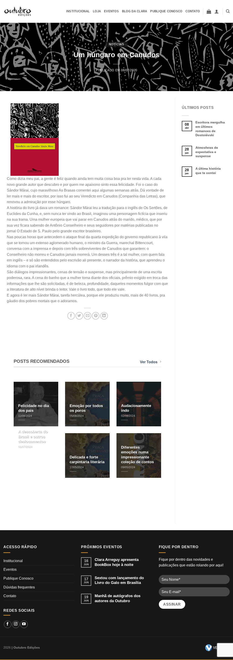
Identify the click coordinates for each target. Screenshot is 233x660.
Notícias (116, 44)
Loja (97, 11)
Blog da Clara (134, 11)
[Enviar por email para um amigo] (87, 316)
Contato (192, 11)
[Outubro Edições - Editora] (18, 11)
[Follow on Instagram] (16, 624)
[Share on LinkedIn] (104, 316)
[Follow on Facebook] (7, 624)
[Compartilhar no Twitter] (79, 316)
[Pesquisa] (228, 11)
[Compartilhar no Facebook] (71, 316)
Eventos (111, 11)
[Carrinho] (209, 11)
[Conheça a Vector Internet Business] (216, 648)
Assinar (172, 604)
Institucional (78, 11)
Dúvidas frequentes (19, 587)
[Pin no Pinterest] (95, 316)
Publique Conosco (166, 11)
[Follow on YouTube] (24, 624)
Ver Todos (148, 362)
